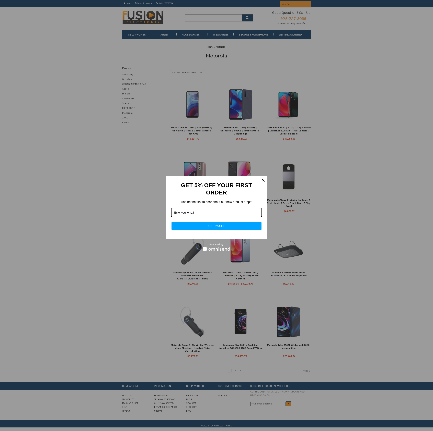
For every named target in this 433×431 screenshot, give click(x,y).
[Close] (263, 180)
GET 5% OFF (216, 226)
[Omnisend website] (216, 247)
